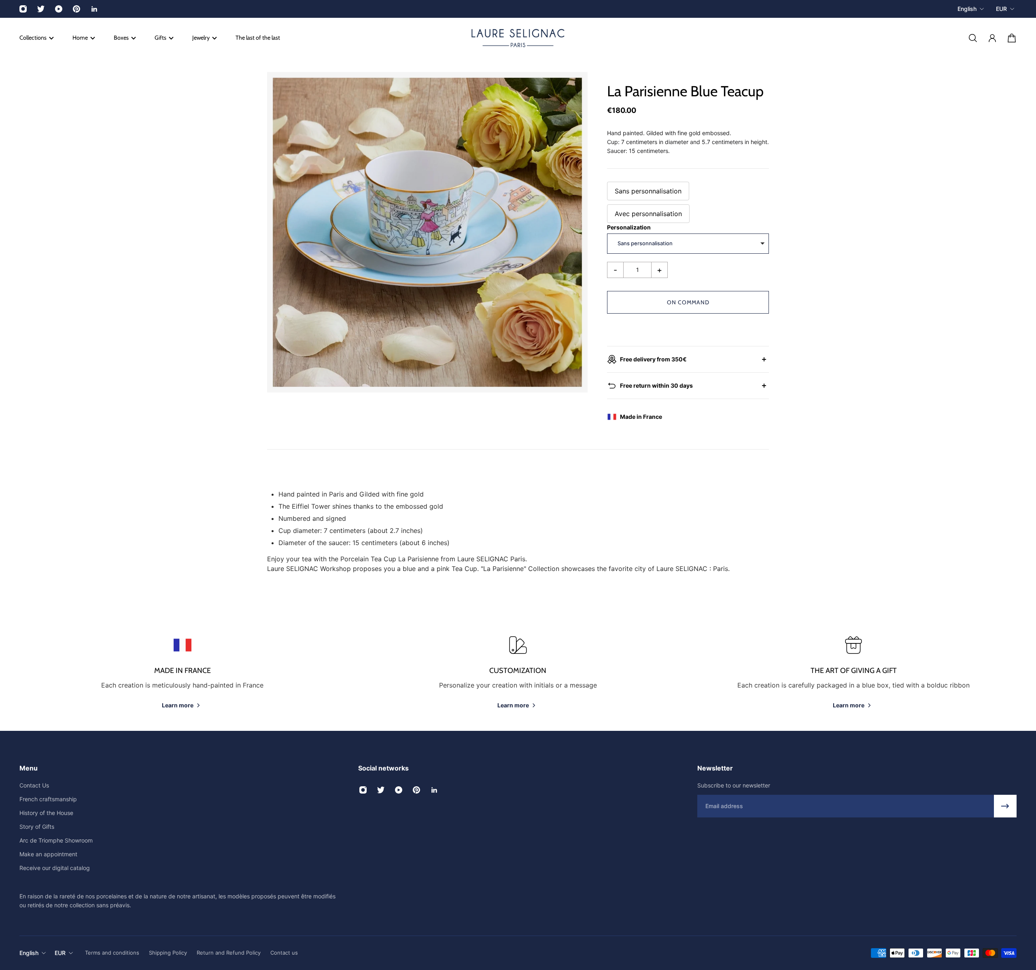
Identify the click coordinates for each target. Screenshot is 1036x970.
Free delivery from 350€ (653, 359)
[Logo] (518, 38)
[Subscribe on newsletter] (1005, 806)
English (967, 8)
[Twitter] (41, 9)
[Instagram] (23, 9)
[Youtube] (59, 9)
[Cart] (1011, 38)
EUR (1001, 8)
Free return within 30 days (656, 385)
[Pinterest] (76, 9)
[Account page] (992, 38)
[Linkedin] (94, 9)
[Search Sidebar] (973, 38)
